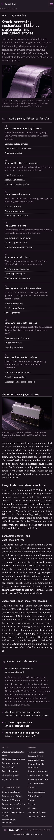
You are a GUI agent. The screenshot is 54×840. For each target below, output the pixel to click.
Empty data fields (13, 343)
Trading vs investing (12, 808)
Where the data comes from (18, 148)
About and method (36, 792)
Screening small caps (38, 779)
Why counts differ (13, 153)
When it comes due (14, 304)
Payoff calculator (10, 779)
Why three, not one (14, 175)
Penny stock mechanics (13, 804)
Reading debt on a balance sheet (23, 288)
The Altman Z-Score (15, 225)
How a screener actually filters (23, 128)
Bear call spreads (10, 771)
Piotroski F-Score (36, 752)
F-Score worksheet (37, 812)
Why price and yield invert (17, 373)
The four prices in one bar (17, 269)
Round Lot (10, 4)
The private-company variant (19, 247)
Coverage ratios (12, 313)
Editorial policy (35, 796)
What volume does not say (17, 278)
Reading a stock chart (17, 257)
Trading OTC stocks (11, 800)
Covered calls (8, 767)
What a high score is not (16, 216)
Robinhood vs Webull (12, 796)
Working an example (14, 211)
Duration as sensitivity (15, 377)
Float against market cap (17, 338)
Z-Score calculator (32, 593)
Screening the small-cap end (21, 323)
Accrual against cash (15, 180)
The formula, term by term (18, 238)
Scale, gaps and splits (15, 274)
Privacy (31, 804)
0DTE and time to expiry (13, 759)
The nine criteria (13, 206)
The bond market (36, 783)
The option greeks (10, 775)
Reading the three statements (21, 163)
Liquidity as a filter (14, 347)
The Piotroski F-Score (17, 194)
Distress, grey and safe (16, 242)
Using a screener (36, 760)
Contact (31, 800)
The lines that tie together (17, 184)
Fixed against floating (15, 308)
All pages (32, 808)
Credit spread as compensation (20, 382)
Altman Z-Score (35, 756)
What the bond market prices (21, 357)
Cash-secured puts (11, 763)
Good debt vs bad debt (38, 775)
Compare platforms (11, 792)
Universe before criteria (16, 144)
